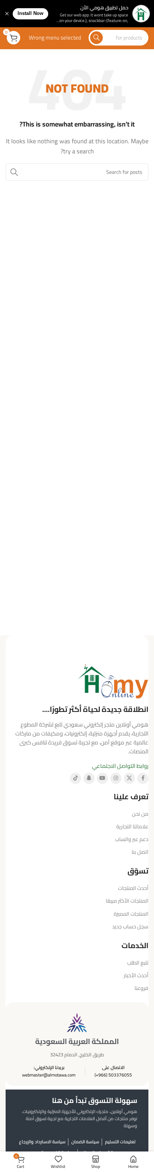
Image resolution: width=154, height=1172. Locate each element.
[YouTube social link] (102, 778)
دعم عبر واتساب (131, 839)
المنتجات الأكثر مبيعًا (127, 901)
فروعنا (141, 988)
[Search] (96, 37)
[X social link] (129, 778)
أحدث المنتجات (133, 888)
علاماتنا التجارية (132, 826)
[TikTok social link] (75, 778)
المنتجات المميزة (131, 914)
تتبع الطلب (137, 963)
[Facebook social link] (142, 778)
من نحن (140, 814)
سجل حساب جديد (130, 926)
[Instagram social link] (115, 778)
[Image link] (112, 680)
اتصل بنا (140, 852)
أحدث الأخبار (136, 975)
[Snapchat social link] (89, 778)
